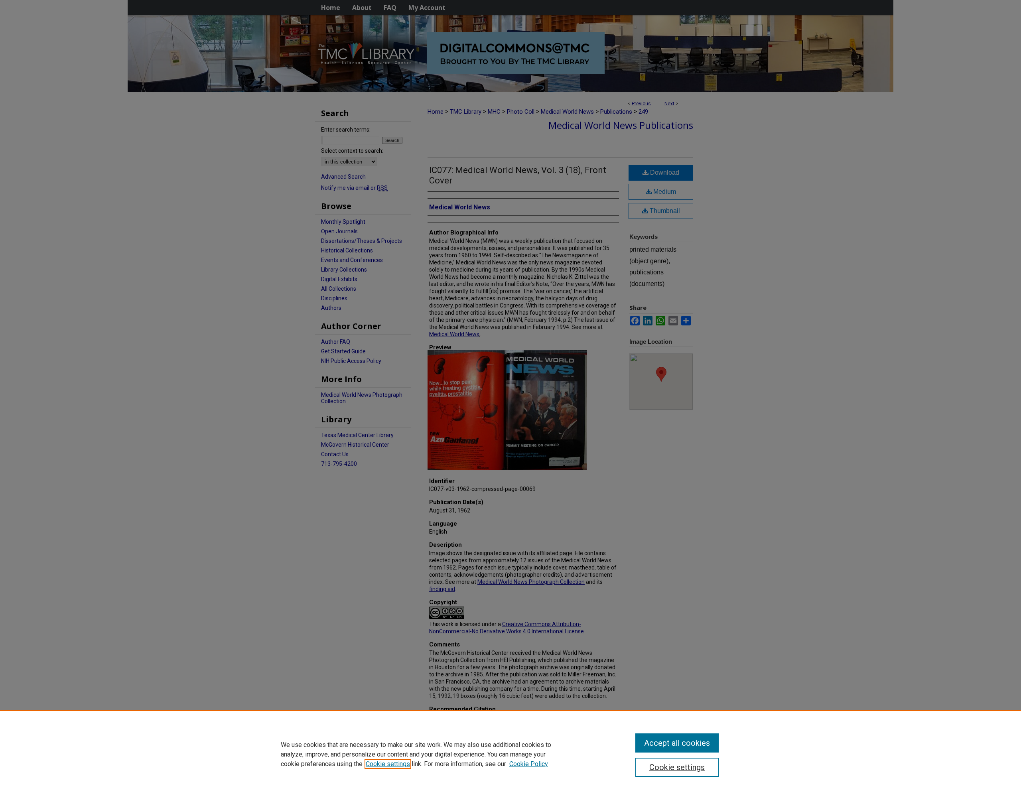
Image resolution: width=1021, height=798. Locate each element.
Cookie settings (388, 764)
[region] (510, 754)
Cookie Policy (528, 764)
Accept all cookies (677, 743)
